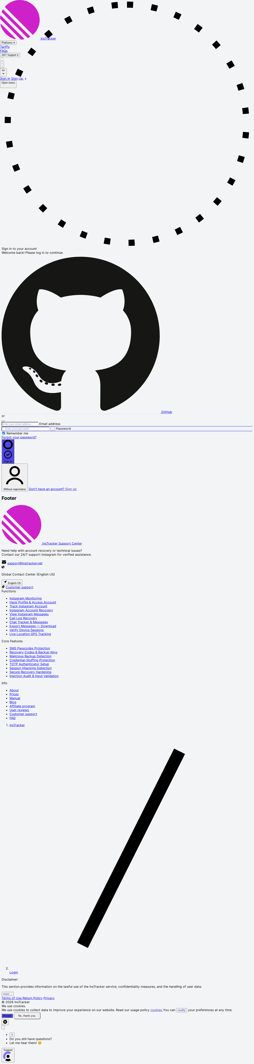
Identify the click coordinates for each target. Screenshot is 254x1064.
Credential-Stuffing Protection (32, 660)
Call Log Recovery (23, 618)
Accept (7, 1015)
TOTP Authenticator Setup (29, 664)
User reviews (19, 710)
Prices (14, 694)
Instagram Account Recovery (31, 610)
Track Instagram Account (28, 606)
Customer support (19, 587)
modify (182, 1010)
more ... (7, 993)
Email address (49, 424)
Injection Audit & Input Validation (34, 676)
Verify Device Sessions (27, 630)
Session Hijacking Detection (31, 668)
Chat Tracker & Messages (29, 622)
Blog (13, 702)
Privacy (49, 998)
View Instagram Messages (29, 614)
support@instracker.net (24, 563)
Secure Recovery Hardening (30, 672)
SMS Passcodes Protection (30, 648)
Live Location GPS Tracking (30, 634)
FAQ (12, 718)
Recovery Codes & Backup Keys (33, 652)
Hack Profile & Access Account (33, 602)
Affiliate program (22, 706)
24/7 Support (10, 54)
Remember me (17, 433)
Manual (15, 698)
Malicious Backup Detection (30, 656)
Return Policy (32, 998)
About (14, 690)
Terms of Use (12, 998)
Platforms (8, 42)
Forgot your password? (19, 437)
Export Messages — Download (33, 626)
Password (63, 428)
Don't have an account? (53, 489)
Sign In (5, 78)
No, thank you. (27, 1015)
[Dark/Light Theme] (2, 64)
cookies (156, 1010)
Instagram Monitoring (26, 598)
